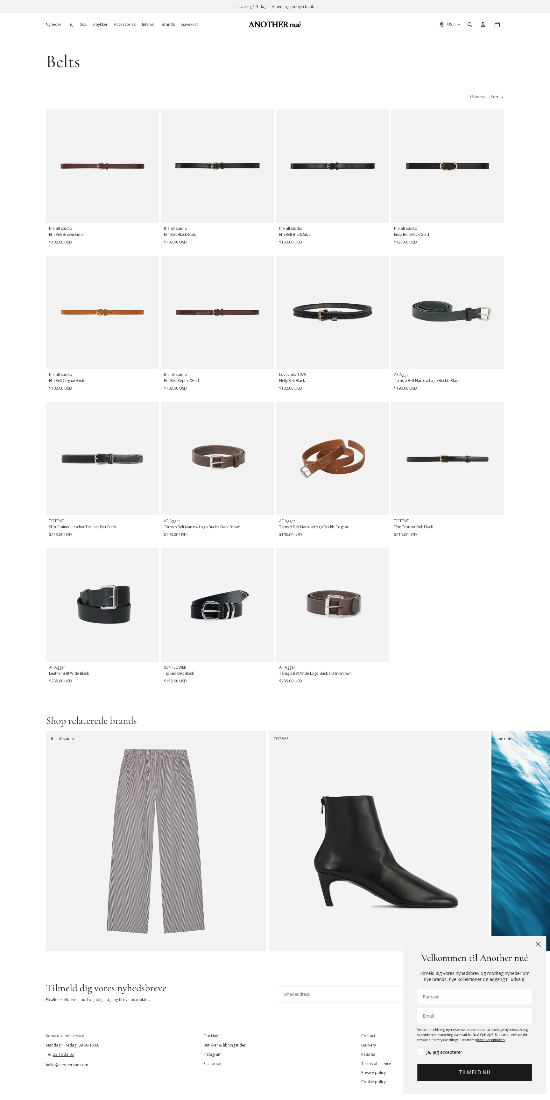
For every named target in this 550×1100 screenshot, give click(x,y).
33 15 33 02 (63, 1054)
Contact (368, 1036)
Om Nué (210, 1036)
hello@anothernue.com (67, 1065)
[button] (497, 97)
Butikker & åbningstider (224, 1045)
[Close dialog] (535, 944)
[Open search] (470, 25)
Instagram (212, 1054)
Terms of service (376, 1063)
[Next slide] (379, 313)
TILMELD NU (472, 1072)
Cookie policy (373, 1081)
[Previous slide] (285, 313)
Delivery (368, 1045)
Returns (368, 1054)
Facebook (212, 1063)
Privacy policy (373, 1072)
